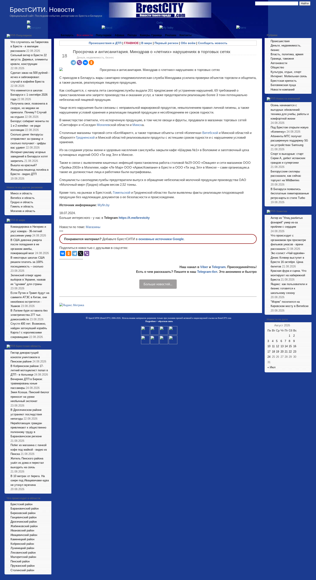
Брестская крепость (284, 80)
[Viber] (79, 62)
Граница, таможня (282, 58)
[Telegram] (73, 62)
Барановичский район (25, 508)
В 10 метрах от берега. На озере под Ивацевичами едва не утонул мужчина (30, 480)
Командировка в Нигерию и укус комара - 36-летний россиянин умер (28, 231)
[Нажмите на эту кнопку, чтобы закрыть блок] (48, 35)
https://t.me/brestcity (134, 217)
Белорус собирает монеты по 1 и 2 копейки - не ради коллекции (30, 126)
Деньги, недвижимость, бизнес (95, 57)
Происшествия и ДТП (105, 43)
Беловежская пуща (283, 85)
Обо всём (188, 43)
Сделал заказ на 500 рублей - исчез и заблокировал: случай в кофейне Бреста (30, 77)
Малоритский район (23, 557)
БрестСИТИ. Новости (42, 9)
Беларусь (67, 35)
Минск (137, 125)
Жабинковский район (24, 526)
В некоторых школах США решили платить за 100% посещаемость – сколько (28, 262)
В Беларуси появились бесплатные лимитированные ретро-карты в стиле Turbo (290, 193)
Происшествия (280, 41)
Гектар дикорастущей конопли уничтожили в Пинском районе (25, 357)
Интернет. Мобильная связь (289, 76)
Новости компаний (283, 89)
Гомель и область (22, 206)
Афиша (119, 35)
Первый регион (166, 43)
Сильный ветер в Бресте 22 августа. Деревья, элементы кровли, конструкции (29, 60)
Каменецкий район (22, 539)
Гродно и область (22, 202)
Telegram (218, 267)
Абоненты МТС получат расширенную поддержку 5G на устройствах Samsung (289, 141)
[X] (80, 253)
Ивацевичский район (24, 535)
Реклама (170, 35)
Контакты (185, 35)
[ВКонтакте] (85, 62)
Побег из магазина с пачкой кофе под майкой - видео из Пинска (29, 449)
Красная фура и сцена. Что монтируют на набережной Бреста (288, 275)
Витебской (210, 133)
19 (277, 351)
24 (268, 356)
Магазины (93, 227)
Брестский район (21, 504)
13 (282, 346)
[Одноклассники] (91, 62)
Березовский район (23, 513)
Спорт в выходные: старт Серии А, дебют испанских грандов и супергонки (288, 158)
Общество (277, 67)
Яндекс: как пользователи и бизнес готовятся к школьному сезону (289, 288)
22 (290, 351)
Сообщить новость (212, 43)
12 (277, 346)
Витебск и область (23, 197)
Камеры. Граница (151, 35)
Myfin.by (103, 205)
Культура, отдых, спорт (286, 72)
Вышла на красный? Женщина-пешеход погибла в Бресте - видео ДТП (30, 170)
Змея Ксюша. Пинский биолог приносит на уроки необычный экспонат (30, 397)
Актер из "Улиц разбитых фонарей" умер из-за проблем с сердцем (287, 222)
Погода (132, 35)
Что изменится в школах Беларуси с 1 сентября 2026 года (29, 95)
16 (294, 346)
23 (294, 351)
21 (286, 351)
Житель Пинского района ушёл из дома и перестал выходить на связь (27, 463)
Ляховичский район (23, 552)
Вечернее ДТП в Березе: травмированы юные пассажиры (27, 383)
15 (290, 346)
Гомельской (122, 192)
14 (286, 346)
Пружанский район (23, 565)
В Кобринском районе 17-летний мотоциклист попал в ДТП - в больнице (29, 370)
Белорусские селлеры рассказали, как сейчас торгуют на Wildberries (286, 176)
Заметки (281, 211)
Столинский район (22, 570)
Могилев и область (23, 211)
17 (268, 351)
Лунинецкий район (22, 548)
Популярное (24, 35)
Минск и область (21, 193)
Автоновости (279, 63)
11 (273, 346)
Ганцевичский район (24, 517)
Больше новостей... (158, 284)
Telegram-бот (207, 271)
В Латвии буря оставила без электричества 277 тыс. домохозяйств (29, 315)
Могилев (103, 125)
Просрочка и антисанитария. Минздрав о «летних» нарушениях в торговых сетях (151, 51)
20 (282, 351)
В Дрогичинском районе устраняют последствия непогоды (26, 414)
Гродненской (85, 137)
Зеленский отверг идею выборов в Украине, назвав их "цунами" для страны (28, 280)
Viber (204, 267)
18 (273, 351)
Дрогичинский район (24, 521)
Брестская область (28, 346)
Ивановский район (22, 530)
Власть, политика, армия (287, 54)
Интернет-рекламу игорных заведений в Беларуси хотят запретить (29, 156)
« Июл (271, 367)
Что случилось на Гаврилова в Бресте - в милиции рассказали (29, 46)
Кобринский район (22, 543)
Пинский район (20, 561)
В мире (20, 220)
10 (268, 346)
